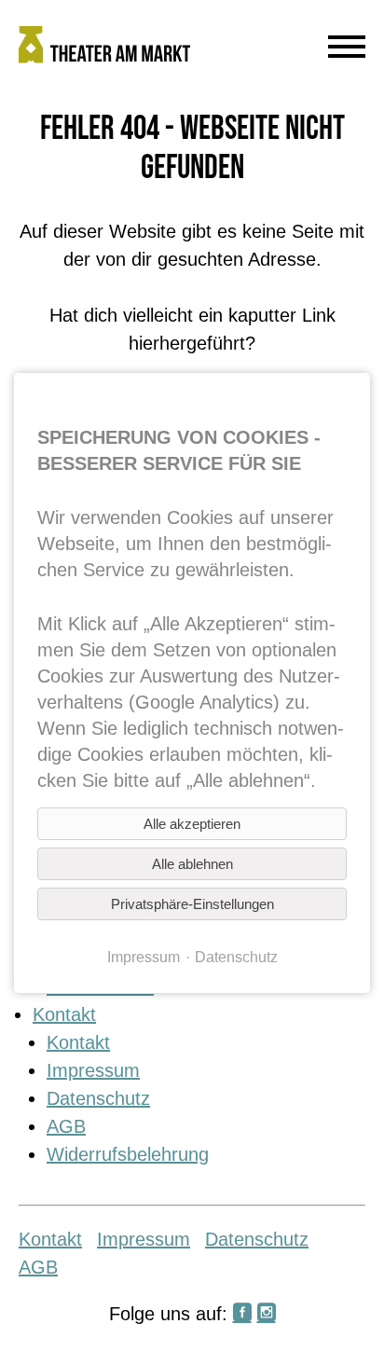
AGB (66, 1126)
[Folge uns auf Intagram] (266, 1313)
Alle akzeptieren (192, 824)
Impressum (93, 1070)
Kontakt (64, 1014)
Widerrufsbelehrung (128, 1154)
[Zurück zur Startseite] (146, 48)
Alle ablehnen (192, 864)
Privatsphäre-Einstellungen (192, 904)
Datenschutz (98, 1098)
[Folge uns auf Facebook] (242, 1313)
